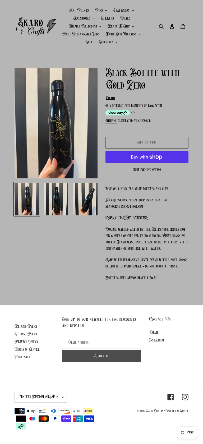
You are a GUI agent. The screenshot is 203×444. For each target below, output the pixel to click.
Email (154, 333)
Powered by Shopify (176, 411)
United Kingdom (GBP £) (39, 397)
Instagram (156, 340)
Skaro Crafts (154, 411)
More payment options (147, 170)
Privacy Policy (26, 342)
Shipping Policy (26, 334)
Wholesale (22, 357)
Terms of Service (27, 350)
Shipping (111, 121)
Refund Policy (26, 327)
